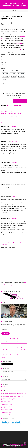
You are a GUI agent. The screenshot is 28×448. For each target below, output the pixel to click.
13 (6, 349)
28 (10, 354)
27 (6, 354)
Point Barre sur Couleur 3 (6, 401)
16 (17, 349)
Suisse (11, 105)
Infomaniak (23, 445)
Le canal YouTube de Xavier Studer (8, 398)
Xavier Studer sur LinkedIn (6, 407)
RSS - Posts (3, 386)
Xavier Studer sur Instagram (6, 406)
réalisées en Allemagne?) (17, 49)
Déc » (5, 357)
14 (10, 349)
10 (21, 347)
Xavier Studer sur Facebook (6, 404)
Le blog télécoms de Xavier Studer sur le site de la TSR (12, 396)
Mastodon (14, 446)
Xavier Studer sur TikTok (6, 412)
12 (3, 349)
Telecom (19, 105)
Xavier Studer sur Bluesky (6, 402)
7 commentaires (7, 24)
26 (3, 354)
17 (21, 349)
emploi (8, 105)
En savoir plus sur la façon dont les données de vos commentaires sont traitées (13, 284)
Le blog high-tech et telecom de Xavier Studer (14, 445)
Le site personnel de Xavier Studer (8, 399)
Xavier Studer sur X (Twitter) (7, 414)
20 (6, 352)
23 (17, 352)
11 (24, 347)
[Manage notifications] (25, 443)
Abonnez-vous (20, 101)
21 (10, 352)
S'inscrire (5, 333)
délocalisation (19, 43)
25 (24, 352)
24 (21, 352)
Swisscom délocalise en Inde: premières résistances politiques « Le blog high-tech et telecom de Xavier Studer (13, 242)
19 (3, 352)
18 (24, 349)
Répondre (14, 126)
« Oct (2, 357)
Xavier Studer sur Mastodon (6, 409)
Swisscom (15, 105)
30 (17, 354)
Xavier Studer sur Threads (6, 410)
